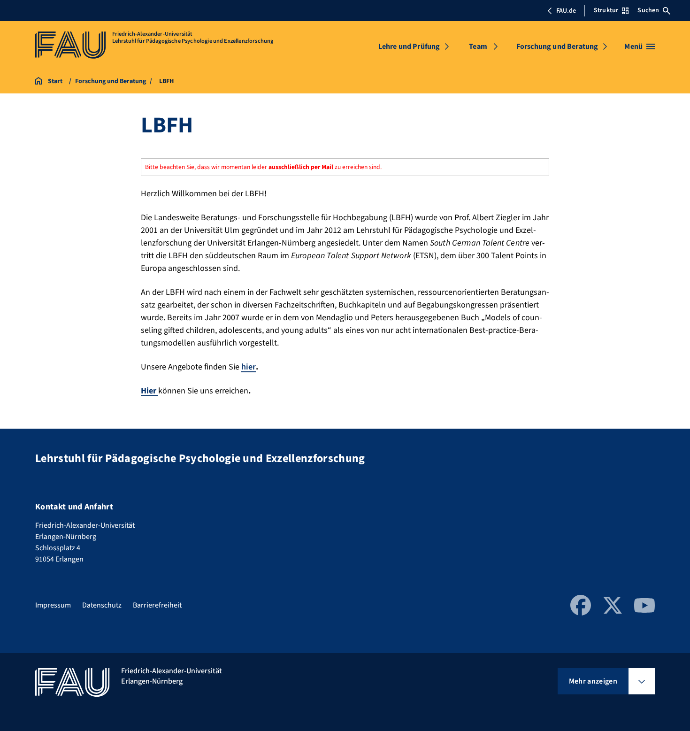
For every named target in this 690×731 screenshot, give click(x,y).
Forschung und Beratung (557, 46)
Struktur (606, 10)
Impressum (53, 605)
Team (478, 46)
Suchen (648, 10)
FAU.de (566, 10)
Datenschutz (102, 605)
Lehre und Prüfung (409, 46)
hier (248, 367)
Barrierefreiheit (157, 605)
